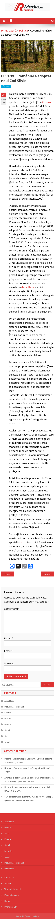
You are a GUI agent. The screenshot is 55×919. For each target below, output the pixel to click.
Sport (6, 736)
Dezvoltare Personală (14, 706)
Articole (7, 883)
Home (7, 900)
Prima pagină (8, 30)
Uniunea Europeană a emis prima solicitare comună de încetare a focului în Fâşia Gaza (48, 574)
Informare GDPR (11, 906)
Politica (23, 30)
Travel (7, 742)
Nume (8, 638)
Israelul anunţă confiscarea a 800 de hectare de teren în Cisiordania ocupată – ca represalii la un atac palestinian (9, 574)
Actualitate (9, 700)
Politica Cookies (11, 895)
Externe (7, 712)
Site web (9, 663)
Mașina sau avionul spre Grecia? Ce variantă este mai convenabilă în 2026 (28, 760)
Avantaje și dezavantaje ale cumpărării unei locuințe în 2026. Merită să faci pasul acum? (29, 779)
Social (7, 730)
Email (8, 651)
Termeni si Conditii (12, 889)
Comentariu (12, 609)
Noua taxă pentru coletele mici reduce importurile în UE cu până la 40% (27, 789)
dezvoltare (27, 287)
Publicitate (9, 868)
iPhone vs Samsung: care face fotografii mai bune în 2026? (27, 770)
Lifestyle (8, 718)
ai (22, 542)
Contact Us (9, 877)
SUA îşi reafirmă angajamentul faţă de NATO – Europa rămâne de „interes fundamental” (28, 798)
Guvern (46, 102)
